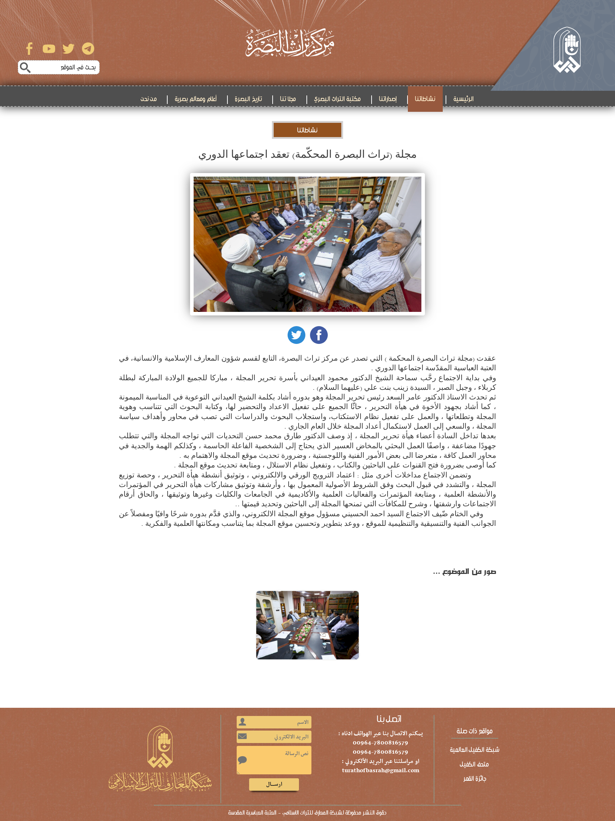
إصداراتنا (388, 99)
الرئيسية (464, 99)
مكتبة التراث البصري (338, 99)
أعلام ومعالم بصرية (196, 99)
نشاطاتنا (425, 99)
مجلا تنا (288, 99)
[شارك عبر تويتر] (296, 335)
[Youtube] (49, 48)
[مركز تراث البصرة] (289, 43)
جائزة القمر (475, 778)
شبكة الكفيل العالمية (475, 749)
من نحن (149, 99)
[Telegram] (88, 48)
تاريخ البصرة (248, 99)
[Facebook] (29, 48)
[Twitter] (68, 48)
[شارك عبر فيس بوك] (319, 335)
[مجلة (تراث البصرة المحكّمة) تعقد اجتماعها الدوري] (307, 625)
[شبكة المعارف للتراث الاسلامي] (552, 45)
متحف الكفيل (475, 764)
